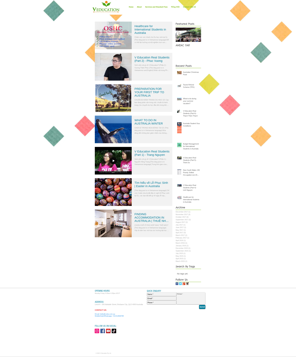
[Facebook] (102, 331)
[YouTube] (108, 331)
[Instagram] (97, 331)
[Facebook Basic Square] (177, 283)
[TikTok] (114, 331)
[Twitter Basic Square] (180, 283)
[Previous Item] (179, 34)
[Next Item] (197, 34)
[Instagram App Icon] (187, 283)
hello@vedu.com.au (107, 314)
